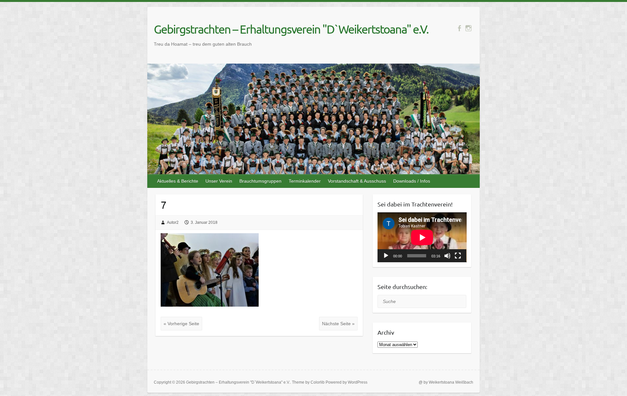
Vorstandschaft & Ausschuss (357, 181)
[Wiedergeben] (386, 255)
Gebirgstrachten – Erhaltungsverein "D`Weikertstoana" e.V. (291, 29)
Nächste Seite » (338, 323)
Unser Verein (218, 181)
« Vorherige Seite (181, 323)
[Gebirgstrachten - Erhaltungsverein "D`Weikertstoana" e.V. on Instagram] (468, 28)
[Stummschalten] (447, 255)
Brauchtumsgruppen (260, 181)
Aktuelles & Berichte (177, 181)
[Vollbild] (458, 255)
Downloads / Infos (411, 181)
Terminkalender (305, 181)
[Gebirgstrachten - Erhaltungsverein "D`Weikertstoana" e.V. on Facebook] (459, 28)
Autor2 (173, 222)
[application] (422, 237)
